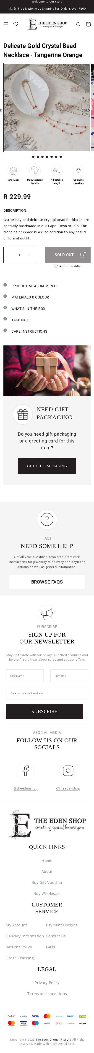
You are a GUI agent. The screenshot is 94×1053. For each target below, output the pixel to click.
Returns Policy (19, 947)
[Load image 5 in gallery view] (51, 157)
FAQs (50, 947)
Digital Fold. (66, 1044)
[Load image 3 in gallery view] (42, 157)
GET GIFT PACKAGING (47, 466)
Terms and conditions (47, 993)
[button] (6, 24)
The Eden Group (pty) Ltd (53, 1040)
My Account (16, 925)
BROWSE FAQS (47, 582)
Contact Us (56, 936)
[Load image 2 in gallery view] (38, 157)
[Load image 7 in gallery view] (61, 157)
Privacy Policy (47, 982)
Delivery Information (25, 936)
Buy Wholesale (47, 893)
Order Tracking (20, 958)
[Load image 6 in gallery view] (56, 157)
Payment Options (62, 925)
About (47, 871)
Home (47, 860)
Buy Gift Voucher (47, 882)
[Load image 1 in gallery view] (33, 157)
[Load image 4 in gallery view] (47, 157)
